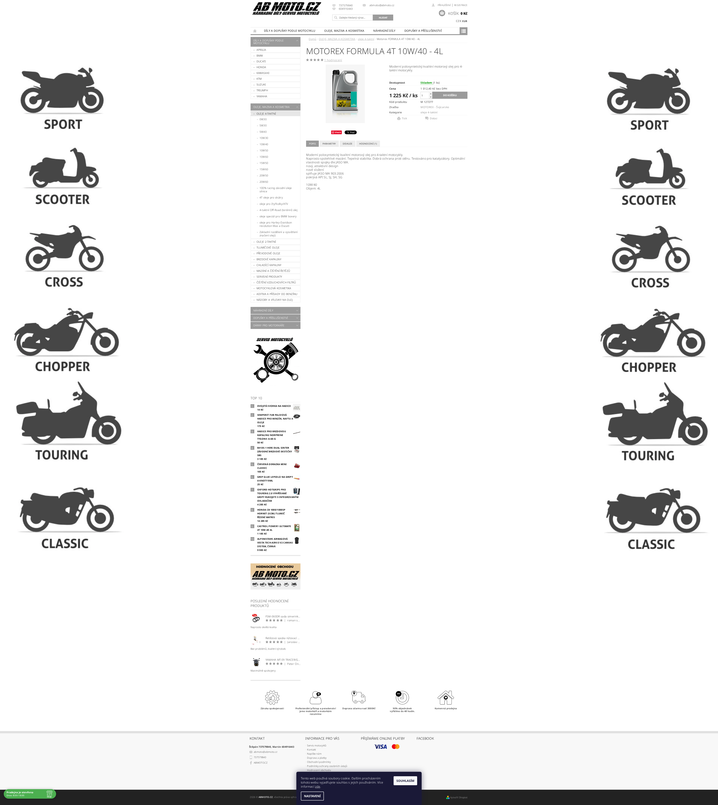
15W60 (264, 169)
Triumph (262, 90)
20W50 (264, 175)
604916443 (346, 8)
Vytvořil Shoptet (458, 797)
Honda (261, 67)
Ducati (261, 61)
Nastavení (312, 796)
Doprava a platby (316, 757)
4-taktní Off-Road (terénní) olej (278, 210)
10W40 (264, 144)
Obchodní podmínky (319, 762)
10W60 (264, 156)
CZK (458, 21)
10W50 (264, 150)
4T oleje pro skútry (271, 197)
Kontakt (311, 749)
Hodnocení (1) (368, 143)
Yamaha (262, 96)
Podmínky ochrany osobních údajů (327, 766)
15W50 (264, 163)
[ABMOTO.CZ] (287, 8)
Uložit (338, 132)
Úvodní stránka (255, 30)
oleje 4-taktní (266, 113)
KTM (259, 78)
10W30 (264, 138)
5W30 (263, 125)
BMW (260, 55)
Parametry (329, 143)
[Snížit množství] (430, 97)
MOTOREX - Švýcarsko (435, 107)
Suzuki (261, 84)
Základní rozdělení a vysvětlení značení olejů (279, 233)
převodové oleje (268, 253)
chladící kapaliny (269, 265)
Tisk (404, 118)
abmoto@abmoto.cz (265, 751)
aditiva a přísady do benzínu (277, 294)
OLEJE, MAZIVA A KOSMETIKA (344, 30)
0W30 (263, 119)
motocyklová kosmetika (274, 288)
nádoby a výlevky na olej (275, 300)
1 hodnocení (333, 60)
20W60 (264, 182)
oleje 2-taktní (266, 241)
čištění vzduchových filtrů (276, 282)
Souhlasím (405, 781)
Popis (312, 143)
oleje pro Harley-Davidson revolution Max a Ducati (276, 224)
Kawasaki (263, 73)
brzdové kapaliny (269, 259)
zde (317, 786)
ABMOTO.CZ (260, 762)
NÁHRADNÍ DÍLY (384, 30)
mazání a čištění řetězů (273, 271)
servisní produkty (269, 276)
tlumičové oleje (268, 247)
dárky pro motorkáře (268, 325)
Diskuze (347, 143)
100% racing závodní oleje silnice (276, 189)
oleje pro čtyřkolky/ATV (274, 204)
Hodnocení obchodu (319, 770)
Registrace (460, 5)
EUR (464, 21)
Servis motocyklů (316, 745)
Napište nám (314, 753)
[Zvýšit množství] (430, 93)
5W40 (263, 131)
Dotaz (433, 118)
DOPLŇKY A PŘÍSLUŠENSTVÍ (423, 30)
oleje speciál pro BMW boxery (278, 216)
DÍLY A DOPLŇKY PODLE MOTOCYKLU (289, 30)
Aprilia (261, 50)
